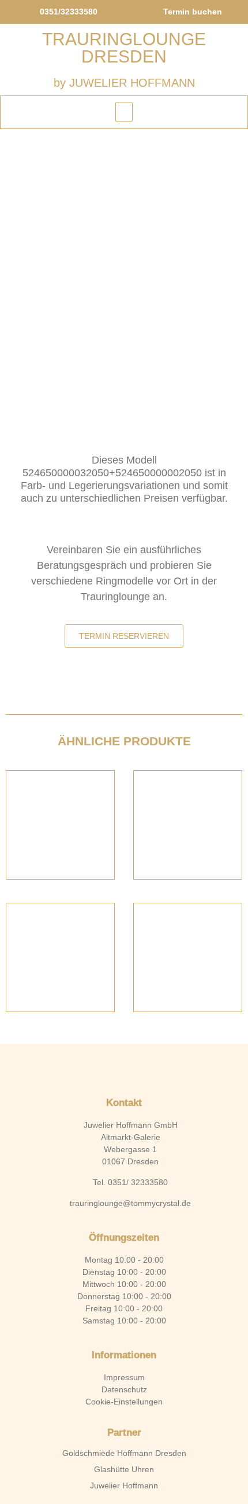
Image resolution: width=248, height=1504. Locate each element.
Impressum (124, 1377)
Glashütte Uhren (124, 1469)
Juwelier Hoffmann (124, 1485)
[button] (124, 112)
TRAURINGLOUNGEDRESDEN (124, 48)
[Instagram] (143, 1068)
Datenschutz (124, 1389)
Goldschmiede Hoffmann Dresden (124, 1453)
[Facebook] (104, 1068)
